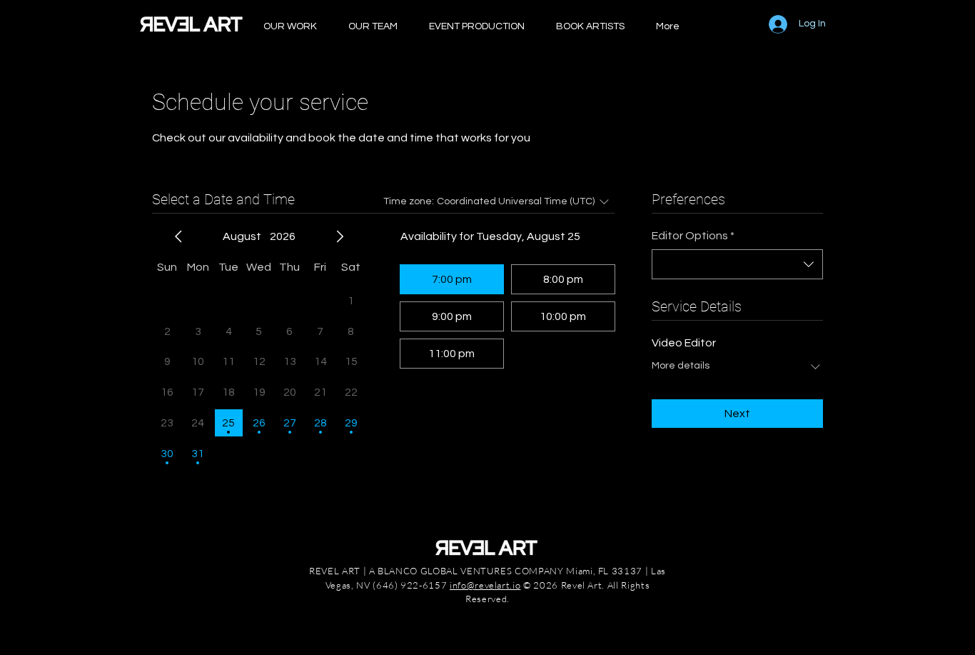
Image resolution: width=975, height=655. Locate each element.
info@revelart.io (485, 585)
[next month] (339, 236)
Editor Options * (693, 235)
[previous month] (178, 236)
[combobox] (737, 264)
